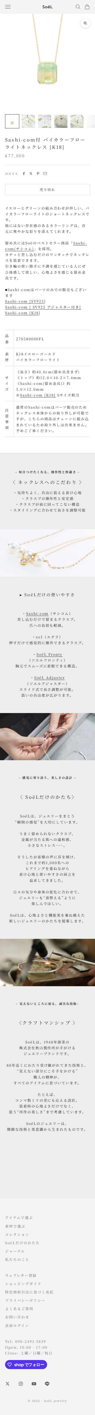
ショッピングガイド (23, 1283)
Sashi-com (37, 613)
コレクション (17, 1234)
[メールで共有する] (45, 174)
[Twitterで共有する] (31, 174)
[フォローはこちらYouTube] (33, 1383)
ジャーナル (15, 1251)
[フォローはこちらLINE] (47, 1383)
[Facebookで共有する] (24, 174)
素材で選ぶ (15, 1226)
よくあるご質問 (19, 1308)
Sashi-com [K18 (22, 312)
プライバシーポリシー (25, 1300)
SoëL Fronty (49, 654)
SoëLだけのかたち (22, 1242)
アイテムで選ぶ (19, 1217)
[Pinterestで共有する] (38, 174)
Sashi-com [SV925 (24, 301)
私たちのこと (17, 1259)
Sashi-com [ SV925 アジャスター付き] (43, 306)
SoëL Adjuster (49, 677)
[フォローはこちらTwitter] (7, 1383)
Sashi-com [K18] (37, 395)
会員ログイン (17, 1325)
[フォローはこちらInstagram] (20, 1383)
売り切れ (47, 189)
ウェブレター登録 (21, 1275)
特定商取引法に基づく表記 (29, 1291)
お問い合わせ (17, 1316)
